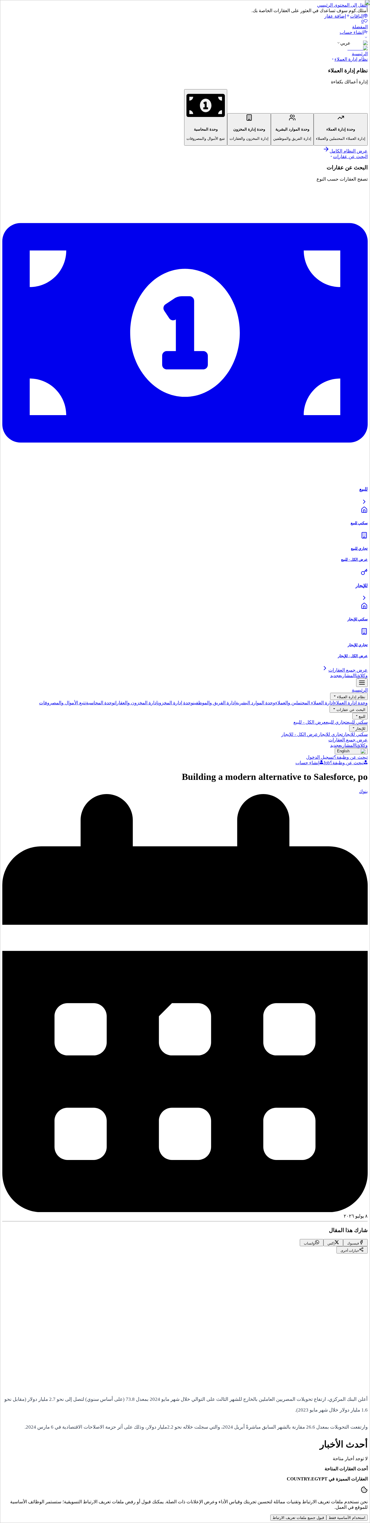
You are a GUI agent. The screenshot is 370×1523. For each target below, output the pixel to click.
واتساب (308, 1333)
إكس (326, 1333)
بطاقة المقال (317, 1385)
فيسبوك (344, 1333)
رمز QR (344, 1385)
